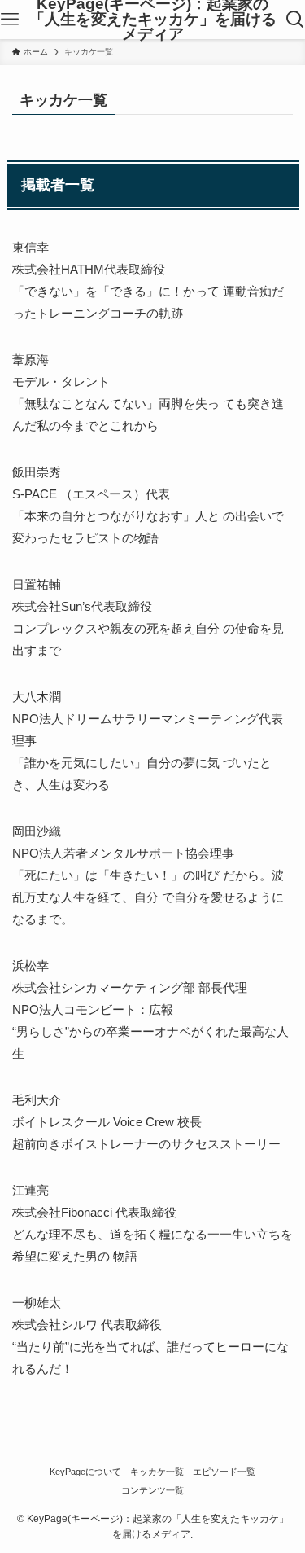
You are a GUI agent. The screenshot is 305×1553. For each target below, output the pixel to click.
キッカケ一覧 (157, 1471)
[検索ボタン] (295, 19)
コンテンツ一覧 (152, 1490)
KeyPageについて (85, 1471)
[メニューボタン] (10, 19)
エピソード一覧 (224, 1471)
